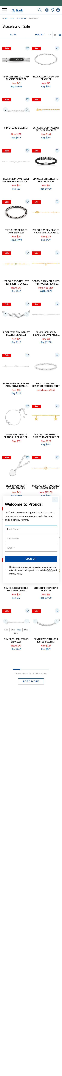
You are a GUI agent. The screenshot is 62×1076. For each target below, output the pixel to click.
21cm (16, 633)
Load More (31, 681)
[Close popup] (55, 499)
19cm (19, 630)
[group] (31, 3)
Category (21, 18)
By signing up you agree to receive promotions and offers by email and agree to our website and (33, 570)
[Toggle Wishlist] (27, 48)
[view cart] (58, 10)
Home (4, 18)
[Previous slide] (5, 109)
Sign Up (31, 559)
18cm (13, 630)
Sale (12, 18)
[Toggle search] (40, 10)
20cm (26, 630)
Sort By (39, 35)
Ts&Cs (50, 570)
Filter (13, 35)
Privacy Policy (15, 574)
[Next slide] (26, 109)
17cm (6, 630)
